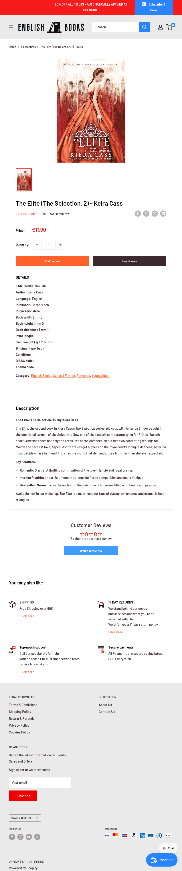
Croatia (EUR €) (21, 818)
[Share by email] (163, 213)
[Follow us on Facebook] (12, 837)
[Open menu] (11, 27)
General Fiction (64, 375)
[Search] (144, 27)
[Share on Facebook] (138, 213)
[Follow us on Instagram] (20, 837)
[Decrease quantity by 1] (37, 244)
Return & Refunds (21, 718)
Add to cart (52, 261)
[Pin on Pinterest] (146, 213)
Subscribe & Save (157, 7)
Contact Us (107, 712)
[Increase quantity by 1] (60, 244)
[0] (169, 27)
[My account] (160, 27)
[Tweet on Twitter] (155, 213)
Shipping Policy (20, 712)
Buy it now (129, 261)
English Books (26, 214)
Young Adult (100, 375)
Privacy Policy (19, 725)
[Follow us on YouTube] (29, 837)
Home (12, 47)
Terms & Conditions (23, 705)
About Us (105, 705)
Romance (83, 375)
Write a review (91, 551)
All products (28, 47)
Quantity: (22, 245)
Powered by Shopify (23, 868)
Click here (27, 616)
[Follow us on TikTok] (37, 837)
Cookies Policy (19, 732)
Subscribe (23, 796)
